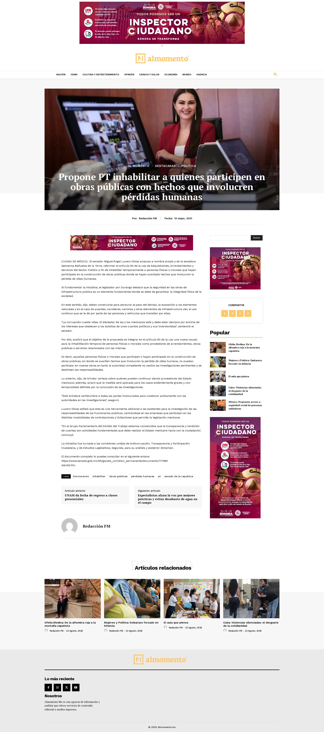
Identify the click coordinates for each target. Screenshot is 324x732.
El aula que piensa (238, 376)
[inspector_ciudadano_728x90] (131, 249)
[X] (232, 313)
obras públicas (118, 476)
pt (159, 476)
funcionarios (81, 476)
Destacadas (165, 166)
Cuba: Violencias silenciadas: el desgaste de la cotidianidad (245, 391)
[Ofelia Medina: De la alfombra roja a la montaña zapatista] (218, 347)
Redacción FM (148, 218)
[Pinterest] (240, 313)
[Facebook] (224, 313)
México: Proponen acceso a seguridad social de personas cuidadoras (245, 405)
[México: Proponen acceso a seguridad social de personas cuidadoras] (218, 405)
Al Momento (138, 166)
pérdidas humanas (142, 476)
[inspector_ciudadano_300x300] (235, 288)
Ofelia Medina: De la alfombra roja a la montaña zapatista (244, 347)
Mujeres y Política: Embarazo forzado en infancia (245, 362)
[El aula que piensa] (218, 376)
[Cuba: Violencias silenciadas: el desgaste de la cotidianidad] (218, 390)
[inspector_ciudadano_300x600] (235, 517)
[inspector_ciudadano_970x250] (162, 23)
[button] (253, 74)
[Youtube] (75, 687)
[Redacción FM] (69, 526)
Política (188, 166)
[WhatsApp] (248, 313)
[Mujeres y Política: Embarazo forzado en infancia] (218, 361)
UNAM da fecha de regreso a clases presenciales (91, 497)
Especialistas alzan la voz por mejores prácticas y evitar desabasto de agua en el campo (167, 499)
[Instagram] (57, 687)
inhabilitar (98, 476)
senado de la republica (179, 476)
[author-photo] (47, 630)
